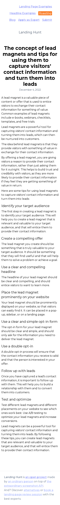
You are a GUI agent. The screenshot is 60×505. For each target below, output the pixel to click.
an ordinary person (20, 481)
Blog (12, 19)
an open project (36, 477)
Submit (47, 19)
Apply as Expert (29, 19)
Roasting (45, 13)
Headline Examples (23, 13)
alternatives (32, 490)
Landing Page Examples (35, 6)
